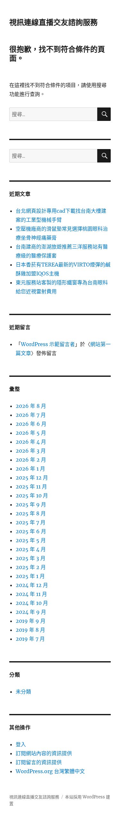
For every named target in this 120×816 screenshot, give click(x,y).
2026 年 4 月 (31, 442)
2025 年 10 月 (32, 495)
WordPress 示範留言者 (48, 344)
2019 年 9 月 (30, 621)
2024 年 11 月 (31, 594)
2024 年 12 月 (32, 585)
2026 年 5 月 (31, 433)
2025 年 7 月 (30, 522)
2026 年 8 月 (31, 406)
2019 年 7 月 (30, 639)
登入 (21, 744)
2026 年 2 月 (31, 459)
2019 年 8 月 (30, 630)
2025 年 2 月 (31, 567)
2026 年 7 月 (31, 415)
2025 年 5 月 (31, 540)
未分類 (23, 691)
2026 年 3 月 (31, 451)
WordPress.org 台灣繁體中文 (50, 771)
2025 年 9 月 (31, 504)
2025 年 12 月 (32, 477)
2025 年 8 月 (31, 513)
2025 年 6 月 (31, 531)
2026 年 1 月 (30, 468)
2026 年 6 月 (31, 424)
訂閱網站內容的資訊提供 (44, 753)
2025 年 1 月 (30, 576)
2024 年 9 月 (31, 612)
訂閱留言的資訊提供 (39, 762)
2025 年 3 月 (30, 558)
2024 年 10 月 (32, 603)
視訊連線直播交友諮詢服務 (53, 22)
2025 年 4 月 (31, 549)
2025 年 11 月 (31, 486)
